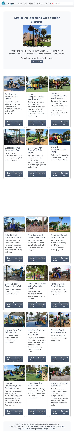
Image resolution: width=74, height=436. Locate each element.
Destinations (28, 3)
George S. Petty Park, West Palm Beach (35, 150)
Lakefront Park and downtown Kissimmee (36, 332)
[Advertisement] (37, 196)
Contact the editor (31, 426)
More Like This (18, 123)
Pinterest (51, 426)
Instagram (60, 426)
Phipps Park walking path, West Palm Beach (37, 286)
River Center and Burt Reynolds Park (36, 236)
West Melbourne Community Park (12, 148)
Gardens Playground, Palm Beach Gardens (36, 96)
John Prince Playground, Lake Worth (58, 149)
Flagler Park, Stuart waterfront (59, 384)
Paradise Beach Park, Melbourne (58, 285)
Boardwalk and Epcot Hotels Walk (13, 285)
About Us (53, 429)
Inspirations (38, 3)
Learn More (9, 123)
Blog (19, 429)
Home (20, 3)
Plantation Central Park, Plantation (59, 236)
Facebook (43, 426)
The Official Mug (29, 429)
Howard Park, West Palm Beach (13, 331)
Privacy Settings (42, 429)
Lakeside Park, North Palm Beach (13, 236)
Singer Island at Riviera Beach (35, 384)
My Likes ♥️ (49, 3)
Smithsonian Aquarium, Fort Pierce (11, 96)
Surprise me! (37, 61)
